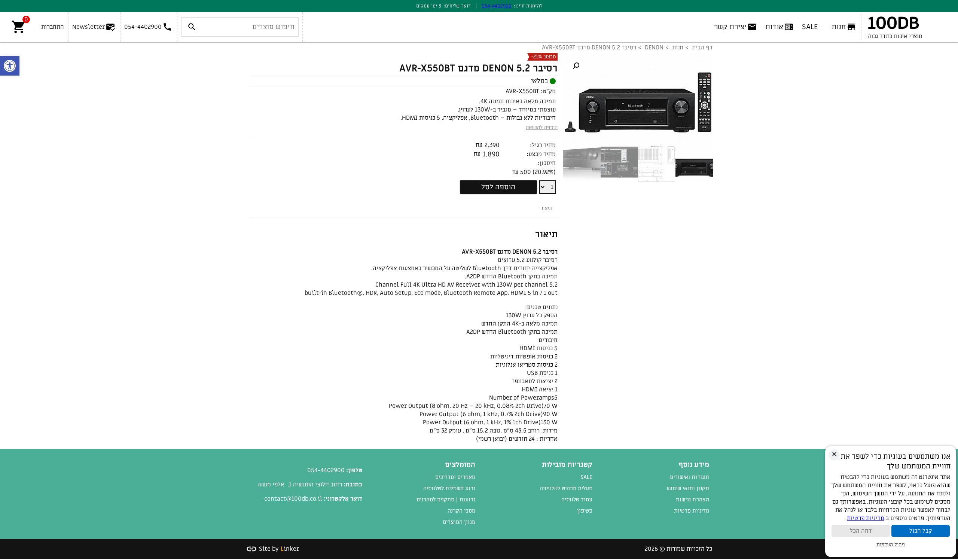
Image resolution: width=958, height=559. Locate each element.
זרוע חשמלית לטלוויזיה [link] (449, 488)
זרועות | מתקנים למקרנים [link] (446, 499)
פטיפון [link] (584, 510)
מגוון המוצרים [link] (459, 522)
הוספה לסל (498, 187)
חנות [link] (677, 47)
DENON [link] (654, 47)
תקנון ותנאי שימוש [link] (688, 488)
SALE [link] (586, 477)
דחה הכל (861, 531)
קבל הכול (920, 531)
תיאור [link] (546, 208)
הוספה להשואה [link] (542, 127)
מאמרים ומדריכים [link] (455, 477)
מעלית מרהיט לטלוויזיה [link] (566, 488)
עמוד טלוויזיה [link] (576, 499)
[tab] (546, 208)
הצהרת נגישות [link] (692, 499)
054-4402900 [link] (497, 6)
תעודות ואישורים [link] (689, 477)
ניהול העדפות (890, 544)
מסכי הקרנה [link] (461, 510)
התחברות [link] (52, 27)
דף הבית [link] (702, 47)
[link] (9, 66)
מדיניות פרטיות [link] (691, 510)
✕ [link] (834, 454)
